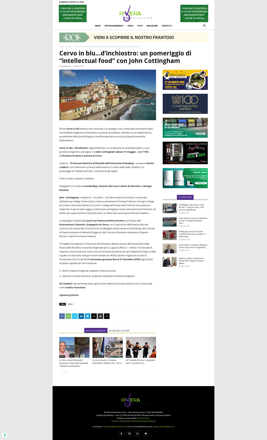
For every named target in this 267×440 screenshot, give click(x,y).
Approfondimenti (114, 25)
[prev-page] (61, 372)
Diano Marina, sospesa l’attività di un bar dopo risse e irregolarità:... (193, 246)
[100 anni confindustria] (185, 104)
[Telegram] (87, 316)
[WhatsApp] (68, 316)
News (98, 25)
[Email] (94, 316)
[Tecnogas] (185, 178)
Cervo (70, 304)
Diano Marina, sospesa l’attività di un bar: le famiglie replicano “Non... (193, 220)
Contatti (167, 25)
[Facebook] (62, 316)
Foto (140, 25)
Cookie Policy (130, 421)
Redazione (152, 25)
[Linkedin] (81, 316)
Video (130, 25)
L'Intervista (98, 356)
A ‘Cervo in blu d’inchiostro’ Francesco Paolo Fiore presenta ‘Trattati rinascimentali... (73, 363)
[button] (204, 25)
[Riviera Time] (133, 13)
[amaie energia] (185, 128)
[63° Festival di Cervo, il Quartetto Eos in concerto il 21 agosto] (141, 347)
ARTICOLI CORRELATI (96, 330)
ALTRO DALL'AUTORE (119, 330)
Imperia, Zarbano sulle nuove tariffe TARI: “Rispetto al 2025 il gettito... (191, 261)
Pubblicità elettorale (146, 421)
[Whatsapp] (137, 434)
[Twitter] (75, 316)
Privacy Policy (118, 421)
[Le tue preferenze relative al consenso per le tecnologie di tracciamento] (5, 435)
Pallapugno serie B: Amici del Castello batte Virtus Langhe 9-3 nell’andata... (192, 234)
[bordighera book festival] (185, 80)
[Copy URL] (107, 316)
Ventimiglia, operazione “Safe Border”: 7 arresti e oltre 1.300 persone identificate (191, 207)
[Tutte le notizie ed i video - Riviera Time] (133, 400)
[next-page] (65, 372)
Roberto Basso (143, 418)
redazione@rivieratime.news (115, 427)
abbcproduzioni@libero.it (163, 427)
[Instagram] (129, 434)
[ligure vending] (185, 153)
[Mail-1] (146, 434)
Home (61, 46)
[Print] (100, 316)
